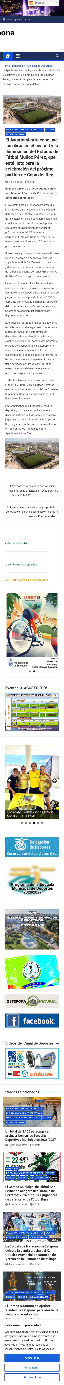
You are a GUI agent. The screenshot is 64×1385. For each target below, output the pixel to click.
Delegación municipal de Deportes (24, 130)
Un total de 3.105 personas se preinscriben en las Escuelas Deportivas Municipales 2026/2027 (30, 1136)
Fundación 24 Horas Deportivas (23, 1118)
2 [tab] (34, 671)
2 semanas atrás (18, 1144)
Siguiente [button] (54, 629)
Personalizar (32, 1367)
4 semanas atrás (18, 1264)
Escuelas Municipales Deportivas (24, 1113)
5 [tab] (38, 823)
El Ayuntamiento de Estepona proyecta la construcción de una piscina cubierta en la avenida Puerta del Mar (30, 512)
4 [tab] (34, 823)
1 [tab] (30, 671)
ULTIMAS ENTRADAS (15, 134)
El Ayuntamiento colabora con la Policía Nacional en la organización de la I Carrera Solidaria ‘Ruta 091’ (33, 490)
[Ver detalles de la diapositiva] (32, 630)
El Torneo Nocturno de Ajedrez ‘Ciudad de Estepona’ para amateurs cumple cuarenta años (31, 1310)
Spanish (39, 2)
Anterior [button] (9, 629)
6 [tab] (42, 823)
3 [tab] (30, 823)
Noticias (50, 130)
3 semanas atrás (18, 1204)
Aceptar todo (32, 1357)
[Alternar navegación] (17, 56)
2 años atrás (15, 181)
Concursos (12, 1169)
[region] (32, 1352)
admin (31, 181)
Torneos (22, 1178)
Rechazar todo (32, 1377)
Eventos (50, 1173)
